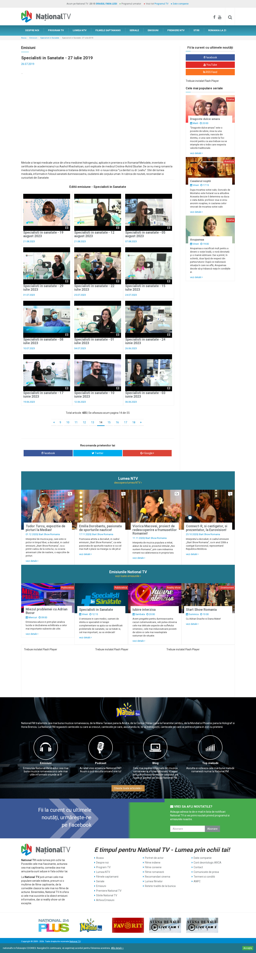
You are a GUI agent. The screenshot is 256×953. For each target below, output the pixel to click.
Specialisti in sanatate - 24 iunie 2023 (145, 341)
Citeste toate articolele (127, 788)
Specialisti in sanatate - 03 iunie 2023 (145, 394)
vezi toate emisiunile (127, 576)
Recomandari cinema (157, 876)
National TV (75, 941)
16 (117, 422)
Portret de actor (154, 857)
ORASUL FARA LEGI (106, 3)
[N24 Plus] (54, 925)
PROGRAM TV (56, 30)
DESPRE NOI (32, 30)
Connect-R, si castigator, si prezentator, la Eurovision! (206, 528)
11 (76, 422)
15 (109, 422)
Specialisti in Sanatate (49, 38)
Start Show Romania (49, 534)
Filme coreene (153, 867)
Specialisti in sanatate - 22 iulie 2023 (94, 287)
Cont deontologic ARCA (207, 862)
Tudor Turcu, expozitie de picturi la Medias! (45, 528)
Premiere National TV (108, 890)
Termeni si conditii (204, 876)
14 (100, 422)
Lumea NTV (103, 871)
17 (125, 422)
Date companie (181, 3)
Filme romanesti (154, 871)
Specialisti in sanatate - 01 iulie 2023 (94, 341)
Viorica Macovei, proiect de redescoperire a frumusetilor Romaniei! (154, 529)
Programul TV (161, 3)
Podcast (100, 763)
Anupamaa (197, 239)
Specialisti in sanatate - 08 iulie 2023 (43, 341)
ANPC (197, 881)
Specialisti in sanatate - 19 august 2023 (43, 234)
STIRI (196, 30)
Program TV (103, 867)
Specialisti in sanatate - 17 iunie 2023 (43, 394)
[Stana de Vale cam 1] (165, 925)
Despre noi (102, 862)
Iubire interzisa (144, 610)
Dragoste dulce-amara (205, 119)
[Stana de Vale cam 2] (202, 925)
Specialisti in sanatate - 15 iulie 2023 (145, 287)
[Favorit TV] (128, 925)
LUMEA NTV (80, 30)
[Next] (141, 422)
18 (133, 422)
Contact (198, 867)
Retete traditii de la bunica (160, 886)
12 (84, 422)
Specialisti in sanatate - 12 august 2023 (94, 234)
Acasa (23, 38)
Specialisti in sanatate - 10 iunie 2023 (94, 394)
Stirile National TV (106, 895)
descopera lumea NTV (127, 482)
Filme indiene (152, 862)
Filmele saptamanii (107, 876)
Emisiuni (33, 38)
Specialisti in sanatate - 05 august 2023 (145, 234)
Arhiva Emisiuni (105, 900)
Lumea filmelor (154, 881)
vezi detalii (196, 153)
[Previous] (54, 422)
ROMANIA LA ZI (217, 30)
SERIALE (134, 30)
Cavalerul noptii (200, 181)
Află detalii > (117, 948)
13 (92, 422)
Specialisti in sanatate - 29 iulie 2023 (43, 287)
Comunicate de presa (206, 871)
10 (67, 422)
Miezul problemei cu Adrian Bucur (46, 611)
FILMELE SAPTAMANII (108, 30)
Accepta (247, 948)
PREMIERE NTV (176, 30)
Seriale (100, 881)
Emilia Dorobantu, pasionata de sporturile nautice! (100, 528)
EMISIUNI (153, 30)
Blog (155, 763)
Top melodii (210, 763)
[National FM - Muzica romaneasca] (91, 925)
